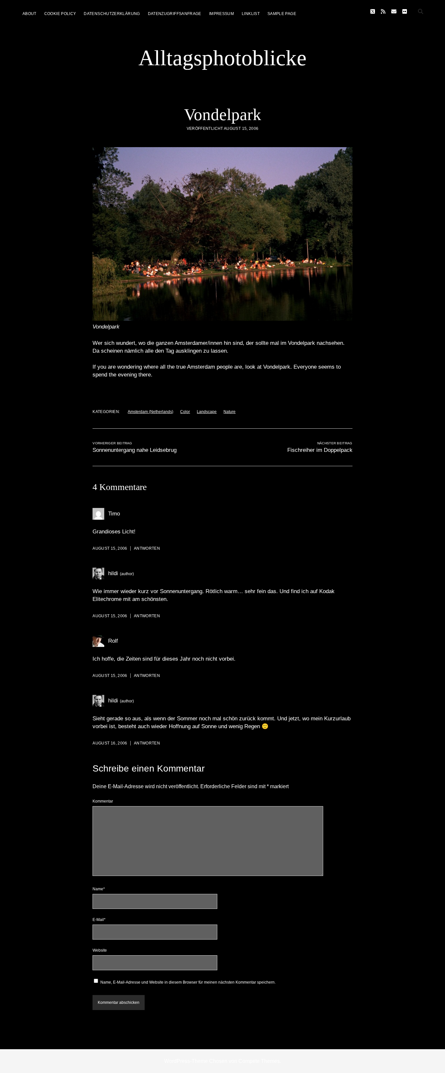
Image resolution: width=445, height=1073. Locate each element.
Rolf (113, 641)
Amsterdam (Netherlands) (150, 411)
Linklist (251, 13)
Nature (229, 411)
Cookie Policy (60, 13)
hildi (113, 573)
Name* (99, 889)
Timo (114, 514)
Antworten (147, 548)
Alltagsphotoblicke (222, 58)
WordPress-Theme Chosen (195, 1061)
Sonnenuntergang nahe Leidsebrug (135, 450)
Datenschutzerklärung (112, 13)
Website (100, 950)
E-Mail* (99, 919)
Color (185, 411)
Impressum (221, 13)
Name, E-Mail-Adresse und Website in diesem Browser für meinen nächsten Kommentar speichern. (188, 982)
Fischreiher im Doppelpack (319, 450)
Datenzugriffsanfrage (174, 13)
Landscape (207, 411)
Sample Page (281, 13)
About (29, 13)
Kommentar (103, 801)
